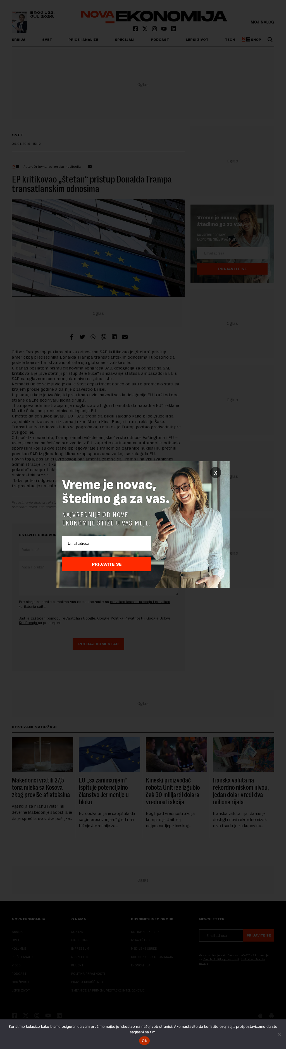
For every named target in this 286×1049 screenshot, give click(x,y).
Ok (144, 1040)
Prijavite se (107, 564)
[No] (279, 1034)
